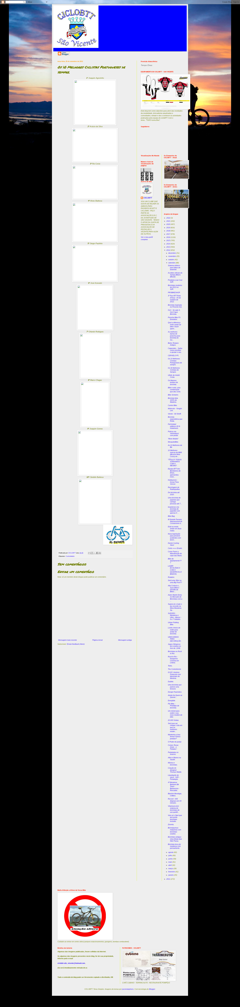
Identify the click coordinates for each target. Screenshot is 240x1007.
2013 (168, 247)
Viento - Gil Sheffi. (174, 414)
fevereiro (171, 872)
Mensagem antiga (125, 640)
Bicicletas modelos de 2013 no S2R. (175, 287)
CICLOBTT (148, 198)
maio (170, 862)
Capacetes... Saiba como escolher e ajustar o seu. (175, 350)
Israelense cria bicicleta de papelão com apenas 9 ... (174, 510)
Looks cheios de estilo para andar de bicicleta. (174, 631)
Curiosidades (70, 556)
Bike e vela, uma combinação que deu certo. (174, 390)
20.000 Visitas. (173, 720)
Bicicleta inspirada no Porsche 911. (175, 306)
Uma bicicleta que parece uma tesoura (175, 687)
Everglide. (172, 701)
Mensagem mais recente (67, 640)
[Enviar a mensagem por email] (89, 553)
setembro (172, 263)
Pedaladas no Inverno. (173, 753)
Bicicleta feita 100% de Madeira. (173, 400)
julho (170, 855)
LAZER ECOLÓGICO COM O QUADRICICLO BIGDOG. (175, 570)
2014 (168, 244)
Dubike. (171, 682)
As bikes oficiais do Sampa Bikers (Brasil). (175, 275)
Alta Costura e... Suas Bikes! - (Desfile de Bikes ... (174, 589)
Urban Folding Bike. (173, 623)
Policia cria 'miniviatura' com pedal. (173, 434)
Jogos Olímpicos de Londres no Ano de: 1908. (174, 646)
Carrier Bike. (172, 405)
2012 (168, 250)
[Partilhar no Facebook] (97, 553)
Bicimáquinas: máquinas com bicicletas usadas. (174, 831)
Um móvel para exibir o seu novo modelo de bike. (175, 714)
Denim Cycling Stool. (173, 544)
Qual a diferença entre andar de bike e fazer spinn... (174, 326)
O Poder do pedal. (175, 742)
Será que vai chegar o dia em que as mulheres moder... (175, 727)
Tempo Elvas (146, 65)
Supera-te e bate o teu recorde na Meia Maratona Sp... (175, 607)
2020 (168, 224)
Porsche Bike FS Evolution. (174, 318)
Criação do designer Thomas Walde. (175, 770)
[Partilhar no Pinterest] (99, 553)
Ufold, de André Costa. (174, 376)
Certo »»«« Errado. (175, 548)
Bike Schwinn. (173, 395)
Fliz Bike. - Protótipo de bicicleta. (173, 706)
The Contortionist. (174, 669)
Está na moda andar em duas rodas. (174, 529)
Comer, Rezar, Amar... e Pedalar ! (173, 747)
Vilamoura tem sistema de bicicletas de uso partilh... (173, 809)
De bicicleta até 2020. (174, 493)
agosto (171, 852)
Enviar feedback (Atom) (76, 644)
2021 (168, 221)
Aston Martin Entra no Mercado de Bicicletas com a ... (175, 598)
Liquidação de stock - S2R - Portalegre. (174, 777)
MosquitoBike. (173, 442)
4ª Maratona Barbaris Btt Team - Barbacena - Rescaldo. (173, 786)
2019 (168, 228)
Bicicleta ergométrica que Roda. (175, 419)
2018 (168, 231)
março (170, 869)
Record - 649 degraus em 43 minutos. (174, 801)
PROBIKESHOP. (174, 293)
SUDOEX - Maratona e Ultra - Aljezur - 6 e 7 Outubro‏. (174, 616)
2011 (168, 879)
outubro (171, 260)
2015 (168, 240)
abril (170, 865)
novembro (172, 256)
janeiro (171, 875)
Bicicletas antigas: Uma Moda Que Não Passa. (175, 839)
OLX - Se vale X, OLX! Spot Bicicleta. (174, 312)
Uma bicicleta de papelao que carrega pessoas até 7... (175, 501)
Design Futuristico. (175, 692)
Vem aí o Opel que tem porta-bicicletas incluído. (175, 818)
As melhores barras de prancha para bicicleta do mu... (174, 336)
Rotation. (171, 577)
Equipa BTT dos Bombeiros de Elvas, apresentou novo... (174, 473)
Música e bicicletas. (173, 764)
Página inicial (97, 640)
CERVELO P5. (173, 356)
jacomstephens (128, 989)
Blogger (152, 989)
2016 (168, 237)
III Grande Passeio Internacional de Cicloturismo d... (175, 521)
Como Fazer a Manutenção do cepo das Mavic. (175, 554)
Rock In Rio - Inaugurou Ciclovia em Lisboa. (173, 660)
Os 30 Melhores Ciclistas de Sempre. (174, 370)
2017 (168, 234)
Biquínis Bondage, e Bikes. (175, 795)
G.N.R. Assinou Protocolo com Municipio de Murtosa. (174, 675)
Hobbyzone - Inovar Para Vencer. (173, 482)
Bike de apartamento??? (175, 561)
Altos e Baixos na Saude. (174, 759)
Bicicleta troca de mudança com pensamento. (174, 846)
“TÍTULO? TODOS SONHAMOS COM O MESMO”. (175, 463)
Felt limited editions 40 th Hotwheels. (174, 426)
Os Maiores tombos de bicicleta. (173, 382)
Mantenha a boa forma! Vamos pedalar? (174, 737)
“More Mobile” (173, 439)
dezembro (172, 253)
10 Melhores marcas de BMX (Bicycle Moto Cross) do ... (175, 453)
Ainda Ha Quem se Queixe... (175, 696)
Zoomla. (171, 824)
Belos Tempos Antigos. (173, 344)
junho (170, 859)
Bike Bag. (171, 516)
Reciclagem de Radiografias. (174, 488)
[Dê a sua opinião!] (92, 553)
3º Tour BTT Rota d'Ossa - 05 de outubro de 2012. (174, 299)
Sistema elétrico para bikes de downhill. (174, 268)
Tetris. (170, 666)
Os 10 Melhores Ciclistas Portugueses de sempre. (175, 362)
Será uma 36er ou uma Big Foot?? (175, 581)
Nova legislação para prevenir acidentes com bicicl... (174, 537)
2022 (168, 218)
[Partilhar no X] (94, 553)
